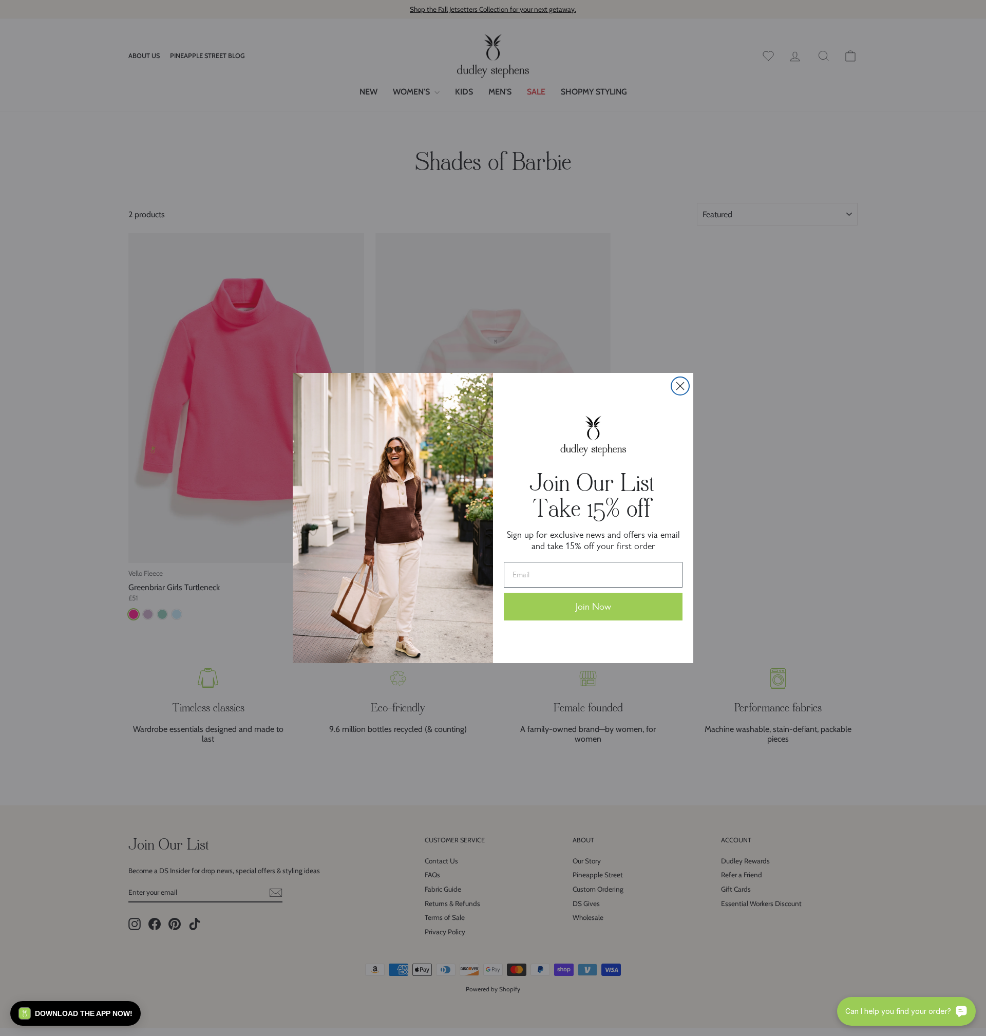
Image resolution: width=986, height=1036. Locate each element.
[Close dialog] (680, 386)
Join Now (593, 606)
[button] (75, 1013)
